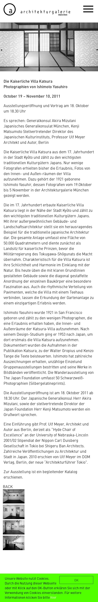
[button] (88, 9)
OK (76, 580)
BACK (8, 486)
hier (53, 597)
